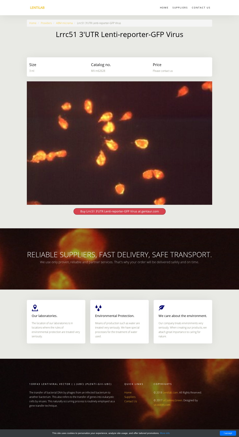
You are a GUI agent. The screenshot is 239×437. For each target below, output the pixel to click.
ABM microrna (64, 23)
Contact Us (201, 7)
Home (164, 7)
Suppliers (180, 7)
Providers (46, 23)
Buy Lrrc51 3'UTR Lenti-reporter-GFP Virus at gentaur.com (119, 211)
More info (165, 433)
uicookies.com (162, 404)
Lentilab (37, 7)
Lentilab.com (170, 392)
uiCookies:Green (172, 400)
